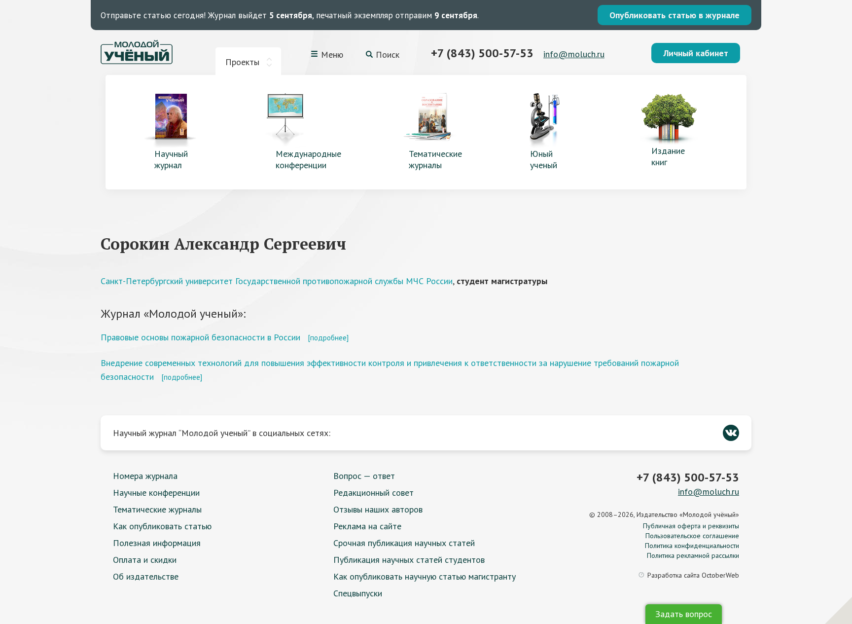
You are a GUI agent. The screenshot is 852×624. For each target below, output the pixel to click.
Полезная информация (157, 543)
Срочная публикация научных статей (404, 543)
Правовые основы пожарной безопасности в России (200, 337)
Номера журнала (145, 475)
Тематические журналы (157, 509)
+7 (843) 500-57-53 (482, 53)
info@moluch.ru (573, 54)
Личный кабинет (695, 53)
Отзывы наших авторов (378, 509)
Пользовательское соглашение (692, 535)
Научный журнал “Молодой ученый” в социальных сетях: (221, 433)
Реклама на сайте (367, 526)
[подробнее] (328, 337)
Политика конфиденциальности (692, 545)
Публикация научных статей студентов (409, 559)
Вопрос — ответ (364, 475)
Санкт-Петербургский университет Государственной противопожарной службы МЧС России (277, 281)
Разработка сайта (693, 575)
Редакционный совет (373, 492)
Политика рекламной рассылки (693, 555)
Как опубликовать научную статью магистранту (424, 576)
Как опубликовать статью (162, 526)
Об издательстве (145, 576)
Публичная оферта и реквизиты (691, 525)
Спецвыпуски (357, 593)
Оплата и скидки (145, 559)
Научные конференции (156, 492)
